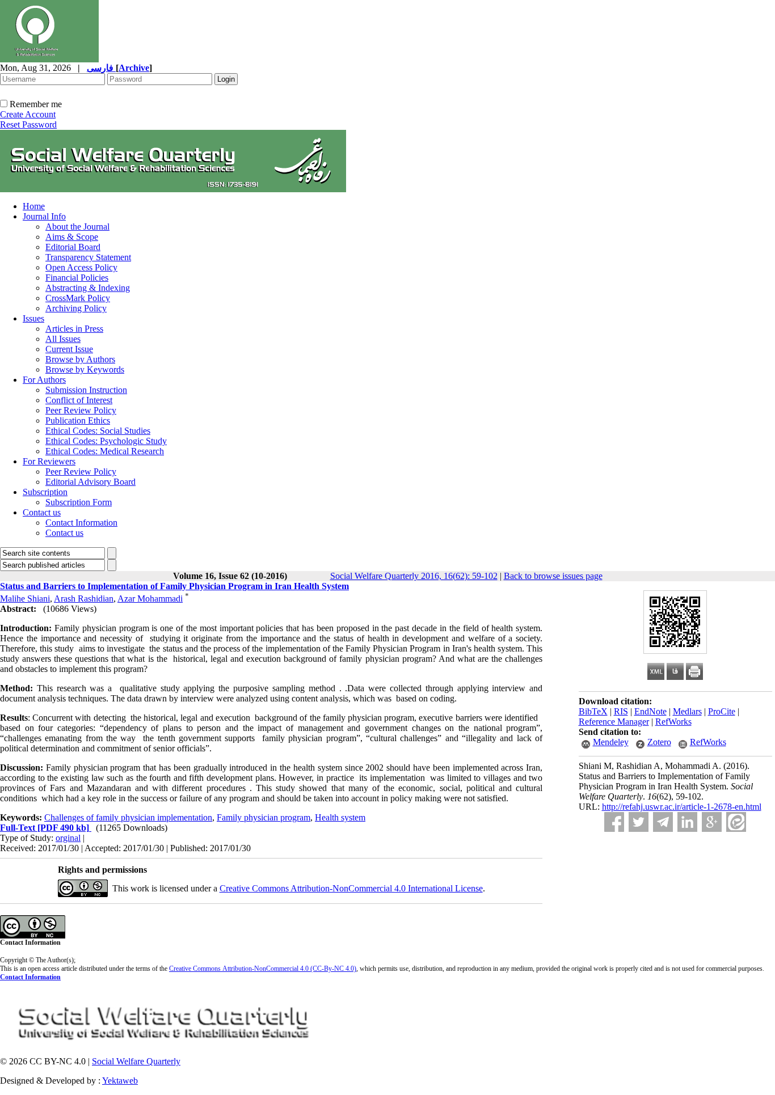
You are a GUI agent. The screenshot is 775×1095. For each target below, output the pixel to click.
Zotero (659, 742)
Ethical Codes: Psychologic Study (106, 441)
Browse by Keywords (84, 369)
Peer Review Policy (80, 410)
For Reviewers (49, 461)
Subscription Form (78, 502)
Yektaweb (120, 1080)
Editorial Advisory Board (90, 482)
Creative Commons (195, 969)
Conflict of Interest (78, 400)
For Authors (44, 379)
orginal (68, 838)
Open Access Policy (81, 267)
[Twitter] (638, 822)
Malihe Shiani (25, 598)
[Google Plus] (712, 822)
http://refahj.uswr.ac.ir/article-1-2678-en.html (681, 806)
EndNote (650, 711)
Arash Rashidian (83, 598)
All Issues (63, 339)
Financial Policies (76, 277)
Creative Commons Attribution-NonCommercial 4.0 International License (351, 888)
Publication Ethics (77, 420)
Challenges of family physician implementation (128, 817)
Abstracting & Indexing (87, 288)
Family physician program (263, 817)
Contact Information (81, 522)
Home (34, 206)
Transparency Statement (88, 257)
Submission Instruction (86, 390)
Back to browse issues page (553, 576)
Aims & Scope (71, 237)
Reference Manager (614, 721)
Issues (33, 318)
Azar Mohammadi (150, 598)
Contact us (42, 512)
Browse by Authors (80, 359)
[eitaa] (736, 822)
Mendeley (611, 742)
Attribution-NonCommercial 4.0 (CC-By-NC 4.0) (288, 969)
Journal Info (44, 216)
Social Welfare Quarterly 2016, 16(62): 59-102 (414, 576)
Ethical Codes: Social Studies (97, 431)
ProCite (721, 711)
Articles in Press (74, 328)
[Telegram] (663, 822)
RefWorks (673, 721)
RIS (621, 711)
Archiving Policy (76, 308)
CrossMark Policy (77, 298)
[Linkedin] (687, 822)
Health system (340, 817)
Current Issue (69, 349)
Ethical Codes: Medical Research (104, 451)
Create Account (28, 114)
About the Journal (77, 226)
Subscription (45, 492)
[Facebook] (614, 822)
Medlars (687, 711)
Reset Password (28, 124)
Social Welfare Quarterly (136, 1061)
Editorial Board (72, 247)
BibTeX (593, 711)
